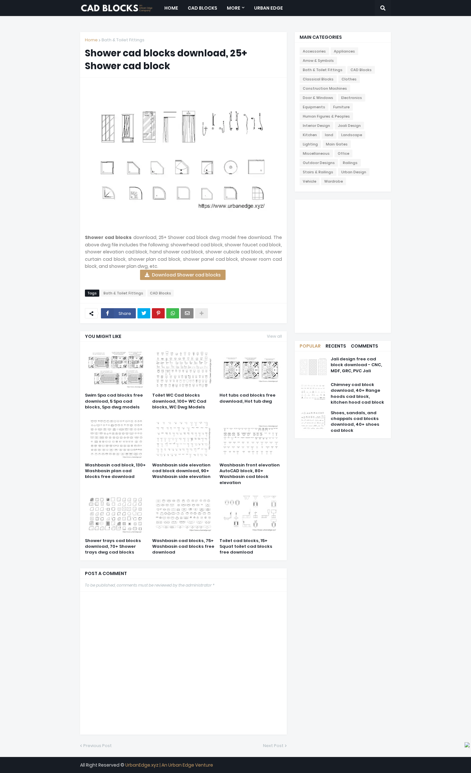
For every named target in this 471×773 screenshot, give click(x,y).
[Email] (187, 313)
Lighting (310, 144)
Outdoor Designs (319, 162)
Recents (336, 346)
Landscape (351, 134)
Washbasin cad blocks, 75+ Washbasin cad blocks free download (183, 546)
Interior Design (316, 125)
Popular (310, 346)
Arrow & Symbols (318, 60)
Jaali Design (349, 125)
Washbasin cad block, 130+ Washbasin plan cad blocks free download (115, 471)
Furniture (341, 107)
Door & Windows (318, 97)
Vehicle (309, 181)
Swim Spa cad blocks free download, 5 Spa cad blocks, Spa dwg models (114, 401)
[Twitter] (143, 313)
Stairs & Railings (318, 172)
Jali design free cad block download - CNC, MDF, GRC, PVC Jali (356, 365)
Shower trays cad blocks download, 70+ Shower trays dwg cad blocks (113, 546)
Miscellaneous (316, 153)
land (329, 134)
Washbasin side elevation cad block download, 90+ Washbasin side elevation (181, 471)
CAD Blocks (160, 293)
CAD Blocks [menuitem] (202, 8)
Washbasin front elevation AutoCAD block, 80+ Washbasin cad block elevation (249, 474)
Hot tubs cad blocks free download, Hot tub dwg (247, 398)
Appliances (344, 51)
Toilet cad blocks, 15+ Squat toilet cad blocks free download (245, 546)
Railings (350, 162)
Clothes (349, 79)
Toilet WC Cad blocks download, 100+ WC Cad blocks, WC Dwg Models (179, 401)
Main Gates (337, 144)
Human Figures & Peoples (326, 116)
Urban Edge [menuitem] (268, 8)
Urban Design (353, 172)
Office (343, 153)
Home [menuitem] (171, 8)
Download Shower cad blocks (186, 275)
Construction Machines (325, 88)
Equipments (314, 107)
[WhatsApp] (172, 313)
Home (91, 40)
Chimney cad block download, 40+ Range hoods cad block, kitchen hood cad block (357, 393)
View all (274, 336)
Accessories (314, 51)
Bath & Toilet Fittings (123, 40)
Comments (364, 346)
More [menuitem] (233, 8)
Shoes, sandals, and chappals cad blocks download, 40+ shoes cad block (355, 421)
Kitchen (310, 134)
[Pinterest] (158, 313)
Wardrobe (333, 181)
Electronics (351, 97)
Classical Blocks (318, 79)
